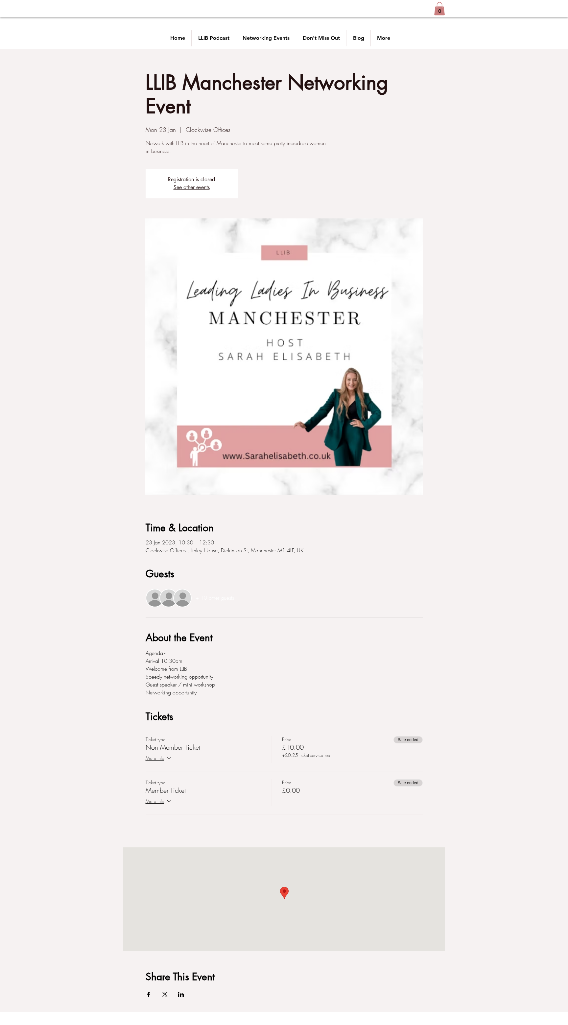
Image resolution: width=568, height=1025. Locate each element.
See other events (192, 187)
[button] (439, 8)
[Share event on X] (165, 994)
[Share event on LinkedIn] (181, 994)
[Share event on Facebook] (149, 994)
